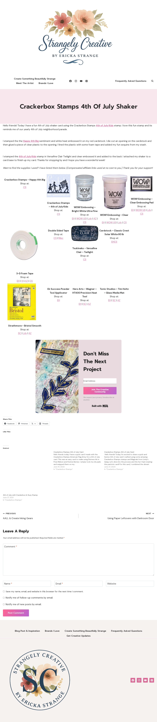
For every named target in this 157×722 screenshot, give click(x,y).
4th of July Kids (104, 125)
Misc (60, 238)
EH (73, 218)
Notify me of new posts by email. (23, 604)
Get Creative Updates (79, 636)
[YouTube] (81, 81)
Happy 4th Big (31, 141)
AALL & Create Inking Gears (18, 516)
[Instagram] (75, 81)
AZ (95, 218)
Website (111, 583)
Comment (10, 546)
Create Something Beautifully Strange (34, 78)
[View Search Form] (152, 81)
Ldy (90, 218)
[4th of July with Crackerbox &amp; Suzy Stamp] (27, 472)
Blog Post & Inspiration (27, 631)
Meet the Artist (25, 83)
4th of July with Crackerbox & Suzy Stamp (20, 495)
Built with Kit (100, 406)
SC (19, 333)
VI (22, 281)
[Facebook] (70, 81)
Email (59, 583)
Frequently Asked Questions (130, 81)
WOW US (81, 218)
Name (8, 583)
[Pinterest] (86, 81)
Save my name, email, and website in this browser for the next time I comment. (44, 591)
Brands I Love (46, 83)
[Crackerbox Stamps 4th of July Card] (79, 460)
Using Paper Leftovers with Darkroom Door (131, 516)
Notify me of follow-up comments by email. (29, 597)
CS (24, 187)
